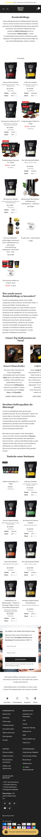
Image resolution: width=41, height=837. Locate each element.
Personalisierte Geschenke (7, 761)
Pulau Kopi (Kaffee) (10, 562)
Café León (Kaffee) (30, 82)
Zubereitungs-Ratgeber (30, 752)
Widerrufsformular (9, 733)
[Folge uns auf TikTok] (9, 808)
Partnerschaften (8, 752)
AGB (24, 735)
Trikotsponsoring (8, 725)
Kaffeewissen (27, 763)
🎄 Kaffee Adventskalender (28, 768)
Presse (25, 724)
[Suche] (7, 9)
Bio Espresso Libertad (10, 199)
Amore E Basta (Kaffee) (10, 82)
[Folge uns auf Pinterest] (14, 803)
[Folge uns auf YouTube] (5, 808)
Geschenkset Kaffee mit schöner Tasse (11, 282)
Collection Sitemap (29, 728)
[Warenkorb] (37, 9)
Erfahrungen (7, 721)
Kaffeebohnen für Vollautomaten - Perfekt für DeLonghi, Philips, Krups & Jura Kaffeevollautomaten (11, 604)
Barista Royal (27, 760)
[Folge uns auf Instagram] (9, 803)
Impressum (26, 742)
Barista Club (6, 714)
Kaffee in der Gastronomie (7, 767)
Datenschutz (27, 731)
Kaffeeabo (6, 718)
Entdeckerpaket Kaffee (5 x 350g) (30, 122)
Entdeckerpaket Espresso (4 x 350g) (10, 161)
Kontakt (5, 740)
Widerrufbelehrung (29, 739)
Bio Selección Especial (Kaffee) (30, 522)
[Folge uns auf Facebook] (5, 803)
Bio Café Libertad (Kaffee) (30, 160)
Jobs (24, 720)
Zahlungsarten (7, 736)
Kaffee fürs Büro (8, 756)
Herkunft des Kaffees (30, 756)
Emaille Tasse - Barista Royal (30, 238)
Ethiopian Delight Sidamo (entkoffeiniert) (30, 602)
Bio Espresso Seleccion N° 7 (10, 121)
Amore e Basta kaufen (14, 396)
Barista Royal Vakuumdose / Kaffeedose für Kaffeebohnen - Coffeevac (30, 201)
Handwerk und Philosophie (27, 715)
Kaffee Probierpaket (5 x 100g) (11, 483)
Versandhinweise (8, 729)
